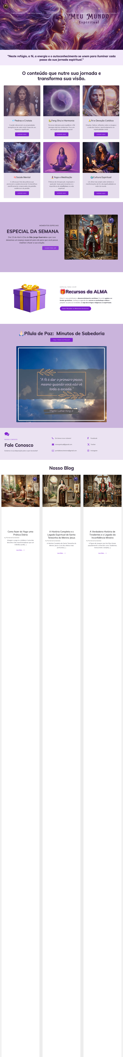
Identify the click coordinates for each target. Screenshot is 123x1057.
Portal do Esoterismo (12, 537)
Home (6, 13)
